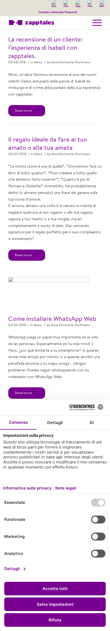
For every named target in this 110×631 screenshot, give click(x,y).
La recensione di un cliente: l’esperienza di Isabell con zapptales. (45, 47)
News (38, 62)
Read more (23, 110)
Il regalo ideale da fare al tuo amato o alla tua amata (47, 143)
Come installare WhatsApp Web (52, 318)
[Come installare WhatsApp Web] (48, 293)
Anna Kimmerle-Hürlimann (70, 62)
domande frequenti (64, 12)
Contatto (43, 12)
